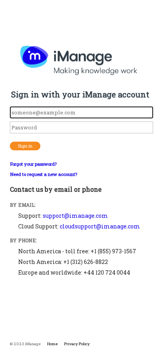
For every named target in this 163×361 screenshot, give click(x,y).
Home (52, 343)
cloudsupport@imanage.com (100, 226)
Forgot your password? (33, 164)
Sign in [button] (25, 146)
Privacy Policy (77, 343)
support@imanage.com (75, 215)
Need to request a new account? (43, 174)
